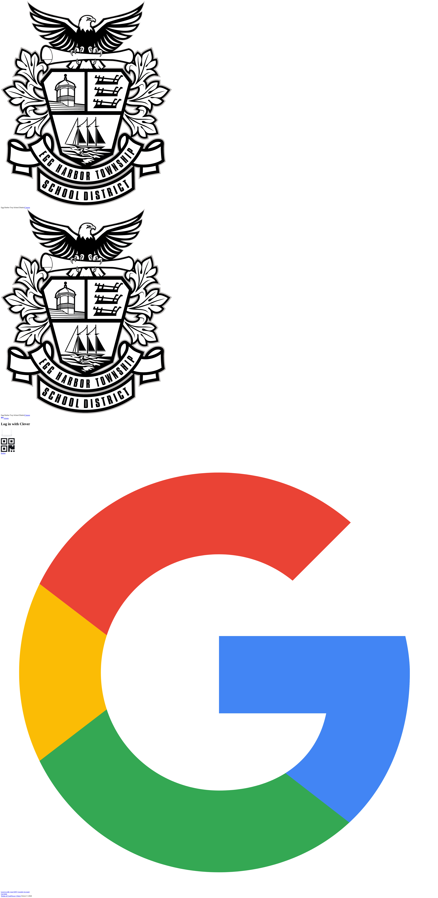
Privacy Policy (16, 896)
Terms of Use (6, 896)
